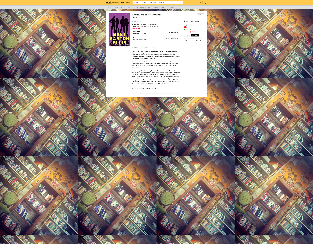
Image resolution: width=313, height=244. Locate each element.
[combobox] (137, 2)
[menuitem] (109, 7)
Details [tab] (147, 47)
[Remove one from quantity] (185, 35)
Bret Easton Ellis (137, 22)
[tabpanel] (156, 71)
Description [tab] (135, 47)
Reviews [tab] (154, 47)
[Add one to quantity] (190, 35)
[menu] (156, 7)
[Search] (181, 2)
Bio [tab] (142, 47)
